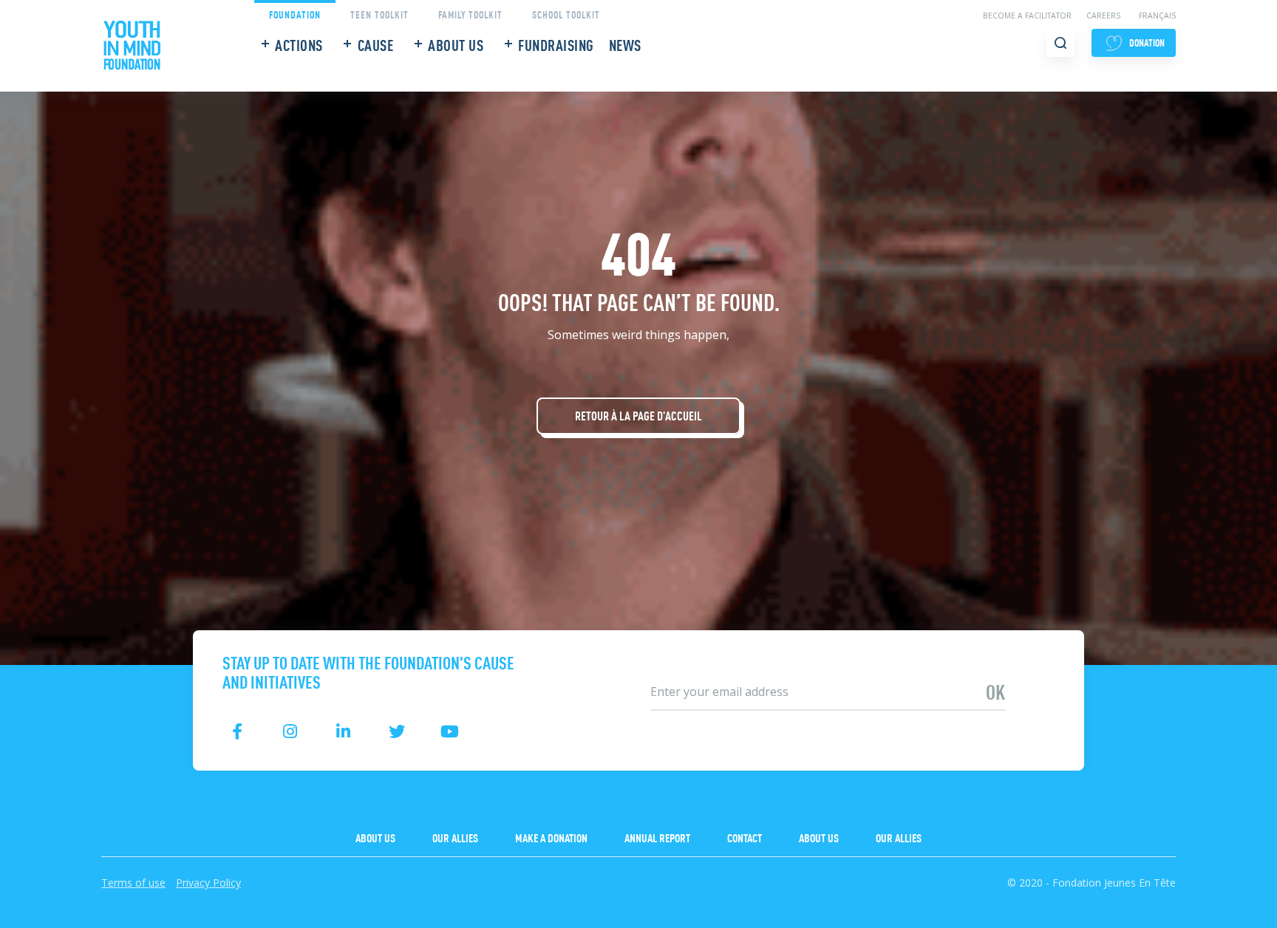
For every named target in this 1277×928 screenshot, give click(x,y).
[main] (638, 332)
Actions (299, 44)
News (625, 44)
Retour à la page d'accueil (638, 415)
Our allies (455, 837)
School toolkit (566, 14)
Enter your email (683, 667)
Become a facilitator (1027, 15)
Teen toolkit (379, 14)
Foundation (295, 14)
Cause (376, 44)
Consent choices (45, 918)
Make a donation (551, 837)
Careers (1103, 15)
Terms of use (133, 883)
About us (455, 44)
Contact (744, 837)
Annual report (657, 837)
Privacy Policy (208, 883)
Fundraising (556, 44)
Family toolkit (470, 14)
